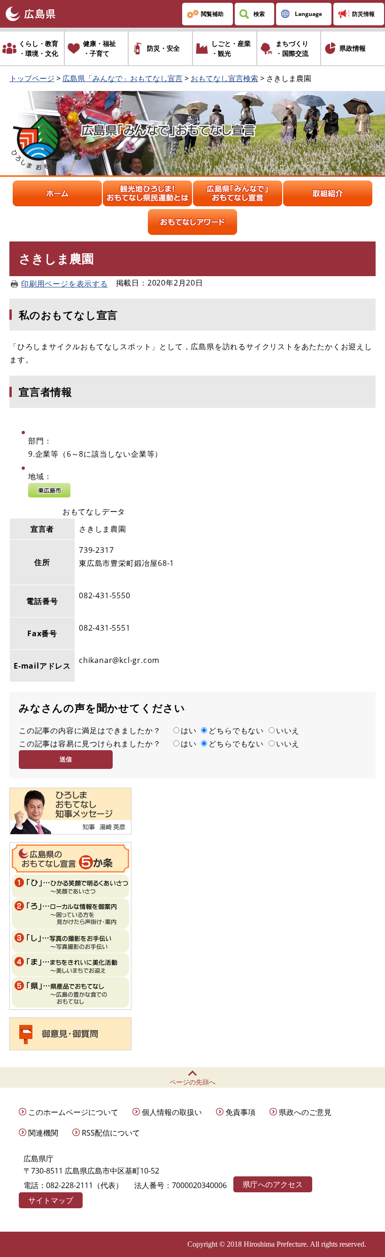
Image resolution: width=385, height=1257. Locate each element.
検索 (259, 14)
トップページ (31, 78)
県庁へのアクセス (273, 1184)
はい (189, 730)
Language (308, 14)
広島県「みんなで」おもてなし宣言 (122, 78)
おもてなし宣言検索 (224, 78)
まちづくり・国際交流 (292, 48)
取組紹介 (327, 193)
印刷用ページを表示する (64, 283)
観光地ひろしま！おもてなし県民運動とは (147, 193)
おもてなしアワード (192, 222)
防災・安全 (163, 48)
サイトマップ (50, 1200)
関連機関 (43, 1133)
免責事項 (240, 1112)
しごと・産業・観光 (231, 48)
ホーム (57, 193)
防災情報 (363, 14)
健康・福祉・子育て (99, 48)
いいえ (288, 730)
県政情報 (352, 48)
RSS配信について (111, 1133)
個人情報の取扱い (172, 1112)
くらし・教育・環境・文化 (38, 48)
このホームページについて (73, 1112)
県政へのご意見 (305, 1112)
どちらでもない (236, 730)
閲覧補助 (212, 14)
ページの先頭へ (192, 1081)
